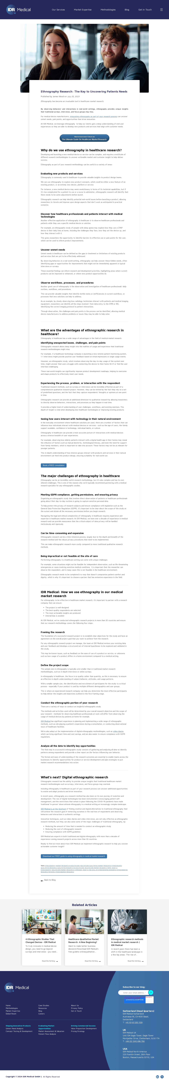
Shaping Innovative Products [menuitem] (18, 1026)
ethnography (50, 866)
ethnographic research (65, 872)
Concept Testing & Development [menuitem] (19, 1031)
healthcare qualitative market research (95, 866)
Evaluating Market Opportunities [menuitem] (46, 1027)
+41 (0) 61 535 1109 (133, 1022)
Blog (127, 9)
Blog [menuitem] (40, 1011)
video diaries (118, 731)
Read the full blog (48, 961)
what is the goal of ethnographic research (99, 870)
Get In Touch (145, 9)
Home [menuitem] (8, 1005)
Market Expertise (83, 9)
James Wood (58, 96)
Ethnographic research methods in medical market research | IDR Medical (127, 942)
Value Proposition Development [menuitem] (84, 1028)
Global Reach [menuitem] (11, 1014)
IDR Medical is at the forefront (53, 809)
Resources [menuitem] (42, 1008)
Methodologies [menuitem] (12, 1008)
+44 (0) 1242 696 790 (135, 1041)
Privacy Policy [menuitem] (77, 1008)
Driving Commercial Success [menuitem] (83, 1026)
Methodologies (108, 9)
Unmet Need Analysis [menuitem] (14, 1028)
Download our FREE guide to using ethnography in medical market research (74, 856)
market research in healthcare (68, 866)
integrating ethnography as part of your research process (93, 116)
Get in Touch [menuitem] (76, 1011)
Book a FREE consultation (53, 465)
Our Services (58, 9)
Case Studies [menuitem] (43, 1005)
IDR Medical (45, 721)
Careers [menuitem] (41, 1014)
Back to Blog (50, 880)
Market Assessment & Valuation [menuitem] (51, 1031)
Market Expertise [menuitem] (13, 1011)
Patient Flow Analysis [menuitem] (47, 1034)
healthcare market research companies (67, 870)
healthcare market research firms (98, 868)
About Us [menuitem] (75, 1005)
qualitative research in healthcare (70, 868)
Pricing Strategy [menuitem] (78, 1031)
